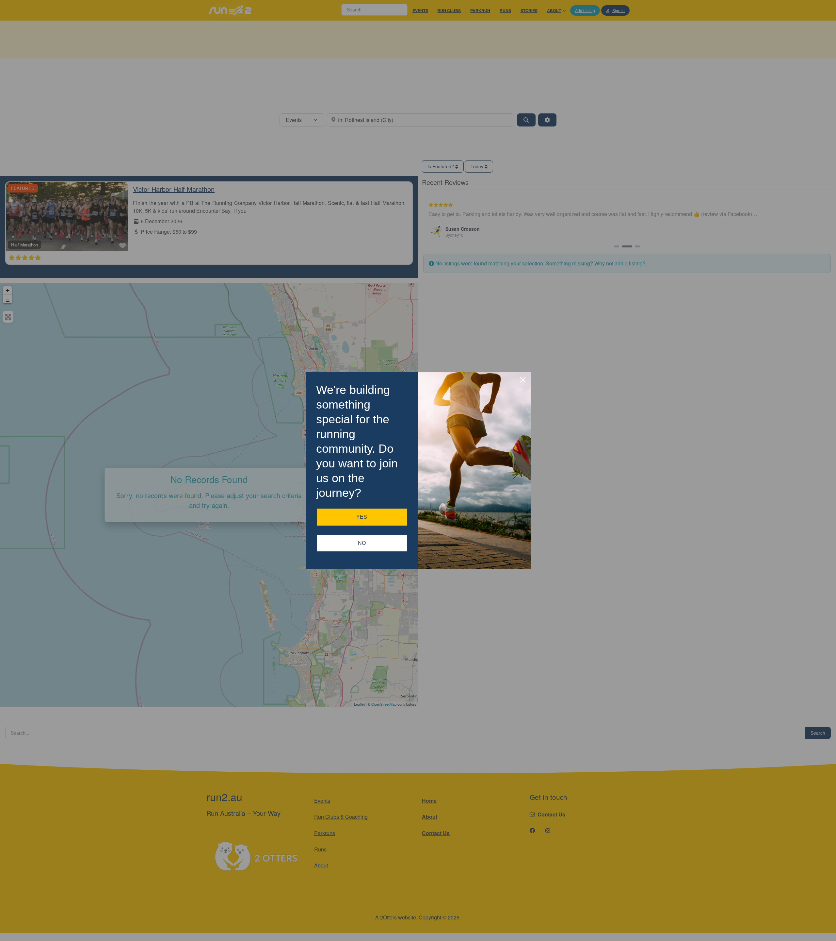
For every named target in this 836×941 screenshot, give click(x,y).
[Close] (523, 380)
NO (362, 543)
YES (361, 517)
